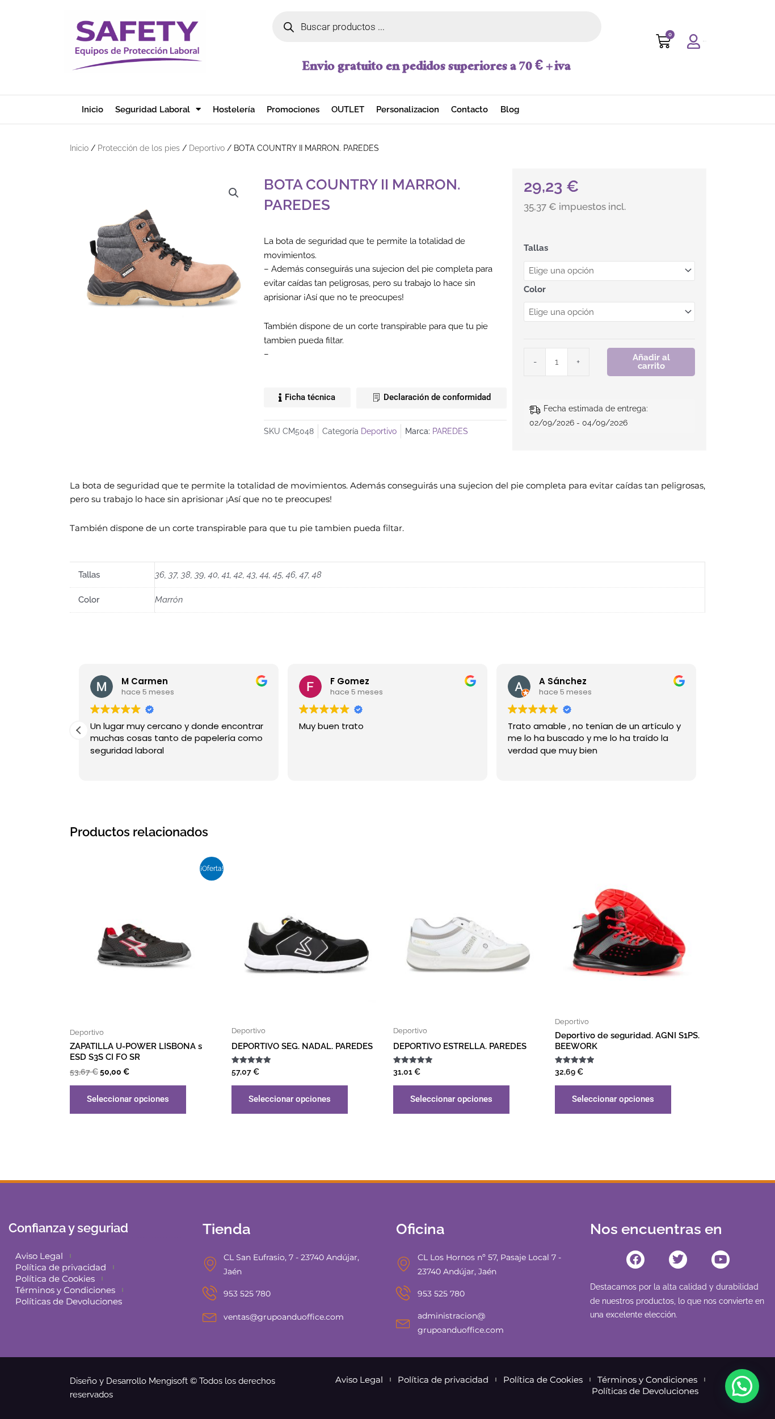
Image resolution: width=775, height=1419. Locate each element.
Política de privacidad (60, 1267)
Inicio (92, 109)
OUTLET (347, 109)
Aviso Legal (39, 1255)
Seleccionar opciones (128, 1099)
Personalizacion (407, 109)
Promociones (293, 109)
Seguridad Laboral (152, 109)
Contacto (469, 109)
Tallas (536, 248)
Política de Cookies (55, 1278)
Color (535, 289)
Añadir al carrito (651, 361)
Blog (509, 109)
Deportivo (207, 148)
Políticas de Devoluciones (68, 1301)
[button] (234, 193)
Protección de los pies (139, 148)
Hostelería (234, 109)
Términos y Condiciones (65, 1290)
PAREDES (450, 431)
